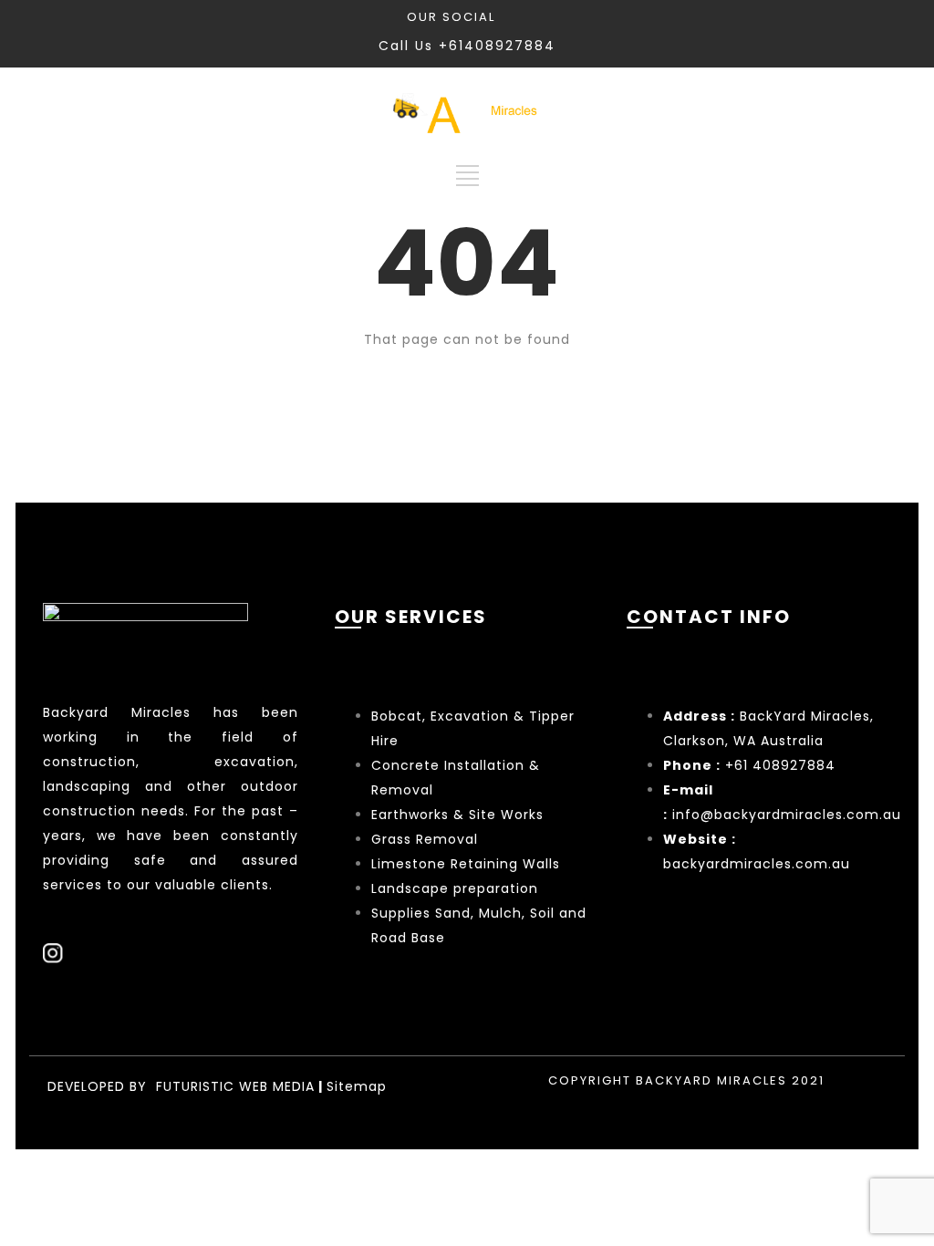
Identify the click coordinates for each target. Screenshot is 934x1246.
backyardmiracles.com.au (756, 864)
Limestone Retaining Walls (465, 864)
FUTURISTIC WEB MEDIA (235, 1086)
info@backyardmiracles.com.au (786, 814)
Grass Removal (427, 839)
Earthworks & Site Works (457, 814)
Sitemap (357, 1086)
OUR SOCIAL (451, 17)
